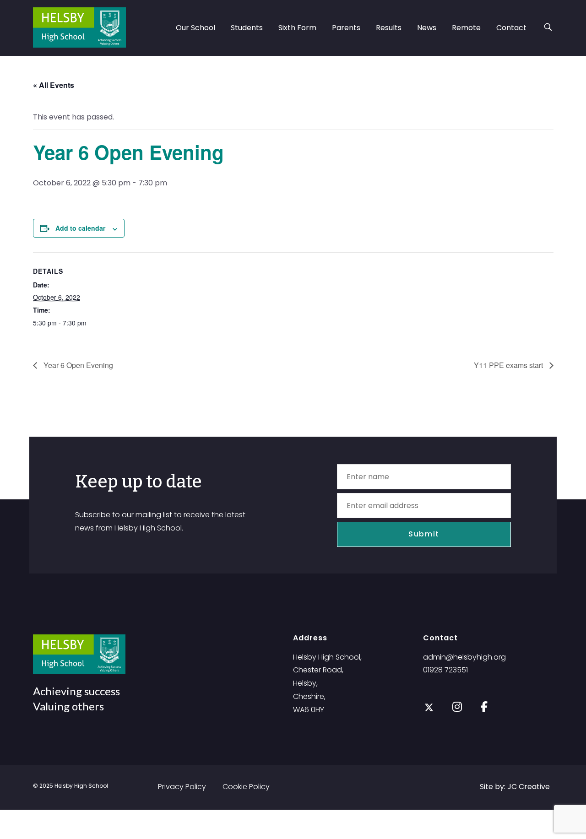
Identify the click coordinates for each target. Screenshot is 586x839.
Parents (346, 27)
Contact (511, 27)
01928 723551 (445, 670)
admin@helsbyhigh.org (464, 657)
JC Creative (528, 786)
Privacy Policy (182, 786)
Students (247, 27)
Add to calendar (80, 228)
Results (389, 27)
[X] (429, 707)
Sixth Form (297, 27)
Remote (466, 27)
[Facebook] (484, 705)
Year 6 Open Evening (77, 365)
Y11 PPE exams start (509, 365)
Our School (195, 27)
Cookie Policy (246, 786)
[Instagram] (457, 705)
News (426, 27)
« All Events (53, 85)
